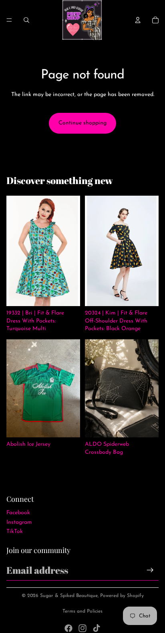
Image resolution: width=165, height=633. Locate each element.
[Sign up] (150, 570)
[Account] (138, 20)
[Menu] (9, 20)
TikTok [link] (14, 532)
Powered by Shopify (122, 595)
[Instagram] (82, 628)
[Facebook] (68, 628)
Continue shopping (82, 123)
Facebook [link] (18, 513)
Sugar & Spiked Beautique (69, 595)
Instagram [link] (19, 522)
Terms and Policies (82, 611)
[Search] (26, 20)
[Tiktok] (96, 628)
